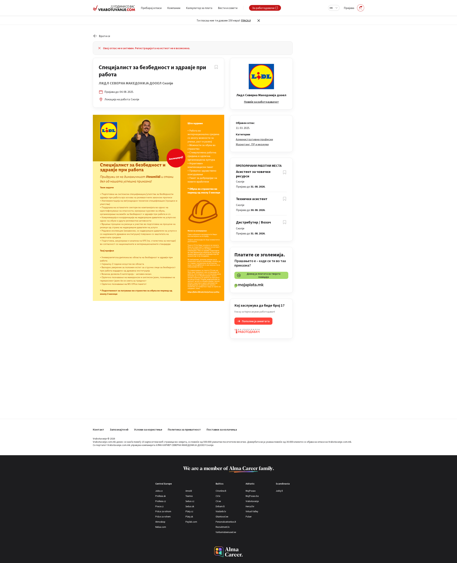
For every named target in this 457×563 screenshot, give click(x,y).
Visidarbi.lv (221, 511)
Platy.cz (189, 511)
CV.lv (218, 496)
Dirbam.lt (220, 506)
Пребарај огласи (151, 8)
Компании (173, 8)
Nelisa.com (160, 526)
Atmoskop (160, 521)
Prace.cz (159, 506)
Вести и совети (227, 8)
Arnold (188, 490)
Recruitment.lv (223, 526)
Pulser (249, 516)
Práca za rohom (163, 511)
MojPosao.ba (252, 496)
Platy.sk (189, 516)
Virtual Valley (252, 511)
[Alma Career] (228, 552)
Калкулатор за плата (199, 8)
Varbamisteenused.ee (226, 532)
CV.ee (218, 501)
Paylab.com (191, 521)
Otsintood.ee (222, 516)
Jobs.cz (159, 490)
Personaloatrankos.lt (226, 521)
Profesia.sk (160, 496)
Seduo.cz (189, 501)
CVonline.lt (221, 490)
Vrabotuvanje (252, 501)
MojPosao (251, 490)
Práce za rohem (163, 516)
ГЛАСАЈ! (246, 20)
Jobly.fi (279, 490)
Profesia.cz (160, 501)
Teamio (189, 496)
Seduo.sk (189, 506)
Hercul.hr (250, 506)
